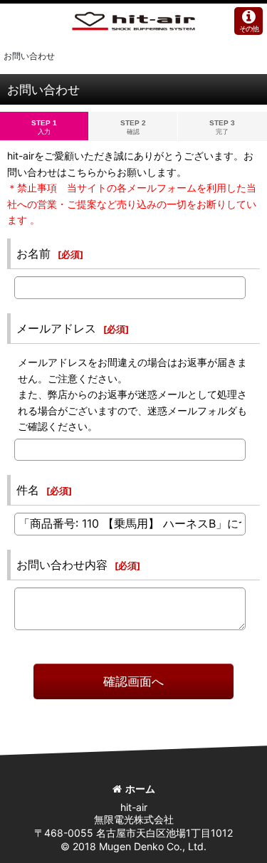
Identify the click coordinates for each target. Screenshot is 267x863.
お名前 (33, 253)
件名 (27, 490)
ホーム (140, 789)
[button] (248, 21)
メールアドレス (56, 328)
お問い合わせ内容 (62, 565)
